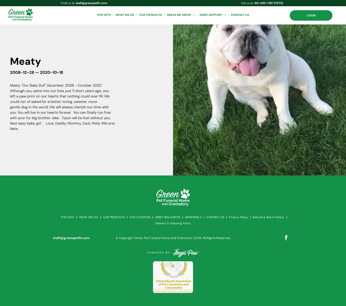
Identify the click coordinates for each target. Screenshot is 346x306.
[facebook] (286, 238)
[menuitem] (104, 15)
